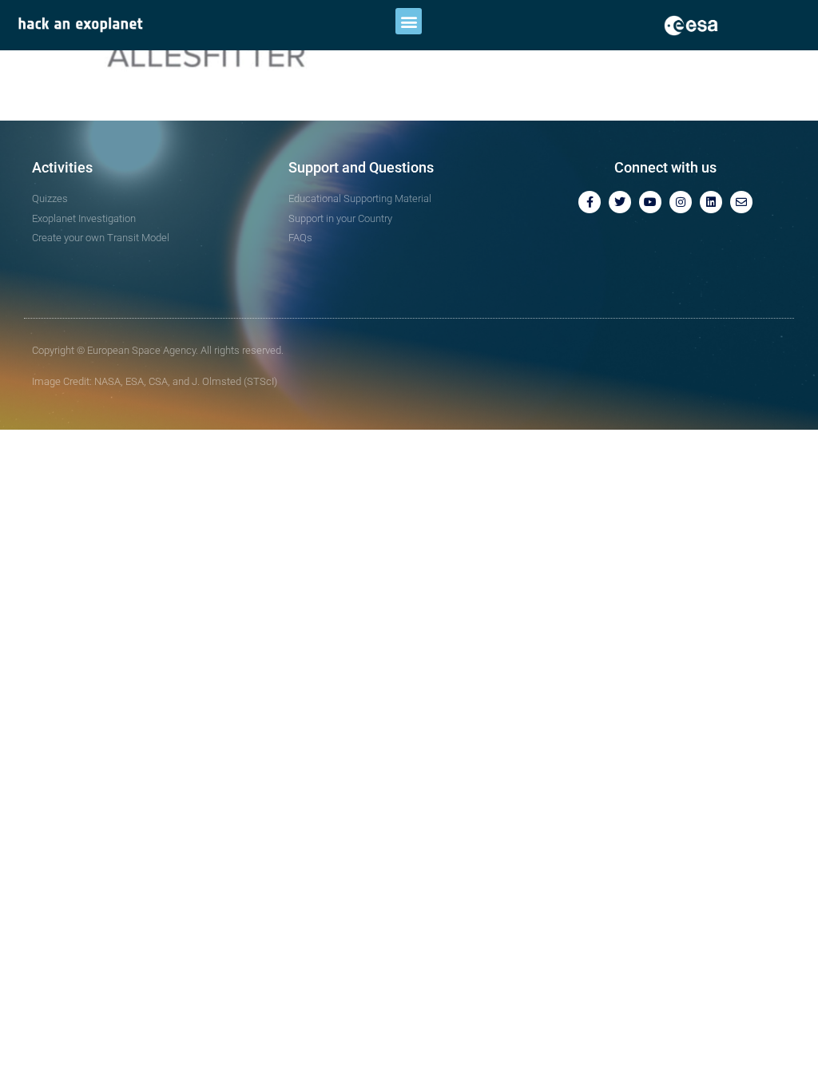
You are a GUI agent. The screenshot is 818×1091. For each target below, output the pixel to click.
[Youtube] (650, 202)
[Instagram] (680, 202)
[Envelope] (741, 202)
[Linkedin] (711, 202)
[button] (408, 21)
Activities (62, 167)
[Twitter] (620, 202)
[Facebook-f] (589, 202)
